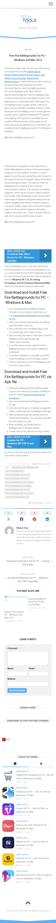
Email (32, 668)
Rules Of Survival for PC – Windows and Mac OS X (14, 615)
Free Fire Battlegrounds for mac (18, 475)
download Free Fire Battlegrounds (25, 467)
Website (11, 679)
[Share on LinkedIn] (47, 516)
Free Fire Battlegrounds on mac (18, 490)
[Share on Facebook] (21, 516)
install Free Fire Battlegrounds (17, 497)
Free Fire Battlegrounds (14, 471)
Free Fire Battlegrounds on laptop (18, 486)
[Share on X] (8, 516)
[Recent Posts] (15, 764)
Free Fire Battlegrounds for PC (17, 479)
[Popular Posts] (41, 764)
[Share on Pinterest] (34, 516)
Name (11, 668)
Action (28, 50)
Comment (13, 648)
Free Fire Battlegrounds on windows (19, 493)
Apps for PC (22, 771)
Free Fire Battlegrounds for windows (19, 482)
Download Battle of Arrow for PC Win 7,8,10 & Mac (37, 602)
